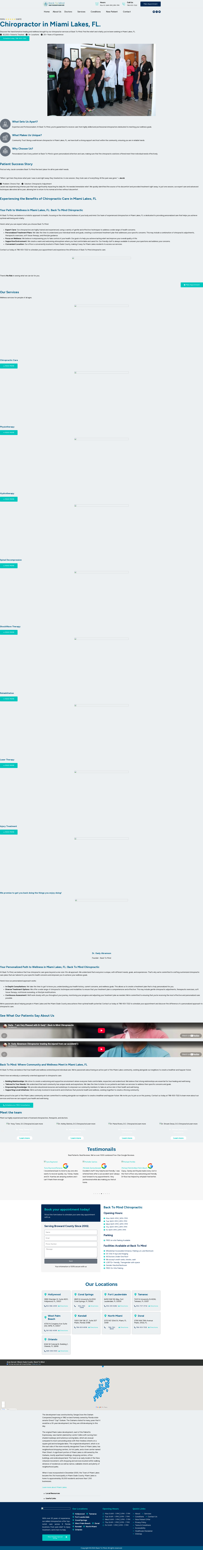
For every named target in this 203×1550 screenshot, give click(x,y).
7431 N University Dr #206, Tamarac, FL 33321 (145, 1300)
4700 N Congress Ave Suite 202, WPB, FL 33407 (55, 1325)
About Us (57, 11)
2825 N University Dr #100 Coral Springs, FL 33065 (85, 1300)
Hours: (103, 2)
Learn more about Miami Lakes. (54, 1487)
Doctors (68, 11)
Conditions (96, 11)
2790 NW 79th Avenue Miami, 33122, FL (143, 1321)
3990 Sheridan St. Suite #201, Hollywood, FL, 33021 (56, 1300)
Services (81, 11)
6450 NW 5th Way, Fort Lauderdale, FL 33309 (113, 1300)
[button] (2, 1131)
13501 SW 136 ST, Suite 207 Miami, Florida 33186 (85, 1321)
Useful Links (51, 1498)
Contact (127, 11)
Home (47, 11)
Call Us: (130, 2)
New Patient (112, 11)
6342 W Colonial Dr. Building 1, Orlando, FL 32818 (56, 1345)
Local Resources (53, 1493)
